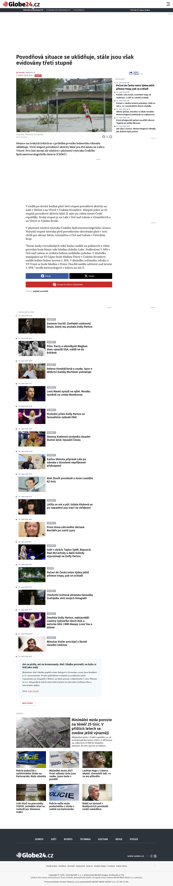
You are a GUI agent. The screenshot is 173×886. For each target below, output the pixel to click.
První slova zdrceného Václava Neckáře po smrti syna (65, 529)
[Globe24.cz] (21, 4)
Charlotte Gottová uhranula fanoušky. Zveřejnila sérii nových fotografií (70, 596)
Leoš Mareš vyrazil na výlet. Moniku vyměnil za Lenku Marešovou (68, 393)
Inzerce (89, 866)
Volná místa (121, 866)
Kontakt (71, 866)
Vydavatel (80, 866)
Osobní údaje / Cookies (104, 866)
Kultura (103, 839)
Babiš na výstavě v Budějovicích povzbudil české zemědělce (95, 806)
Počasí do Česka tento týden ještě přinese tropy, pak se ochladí (135, 87)
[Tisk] (110, 136)
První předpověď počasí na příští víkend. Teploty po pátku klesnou (135, 121)
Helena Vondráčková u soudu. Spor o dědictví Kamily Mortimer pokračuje (69, 370)
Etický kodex (51, 866)
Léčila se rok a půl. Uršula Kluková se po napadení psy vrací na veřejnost (70, 506)
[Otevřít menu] (168, 4)
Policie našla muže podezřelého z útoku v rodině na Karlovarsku (61, 806)
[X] (107, 136)
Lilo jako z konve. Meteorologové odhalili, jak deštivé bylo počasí (136, 130)
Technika (85, 839)
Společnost (79, 10)
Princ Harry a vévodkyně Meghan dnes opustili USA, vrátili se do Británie (67, 349)
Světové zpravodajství (33, 10)
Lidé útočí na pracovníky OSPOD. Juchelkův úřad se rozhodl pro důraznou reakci (30, 807)
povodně (44, 291)
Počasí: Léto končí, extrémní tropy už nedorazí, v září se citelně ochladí (133, 96)
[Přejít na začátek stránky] (154, 866)
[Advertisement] (68, 180)
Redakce (62, 866)
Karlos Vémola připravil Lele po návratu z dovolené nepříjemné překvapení (66, 462)
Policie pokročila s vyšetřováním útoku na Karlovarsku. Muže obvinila (31, 773)
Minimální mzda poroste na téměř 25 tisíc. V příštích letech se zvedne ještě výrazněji (92, 726)
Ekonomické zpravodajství (58, 10)
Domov (19, 713)
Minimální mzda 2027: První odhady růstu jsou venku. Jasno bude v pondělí (62, 775)
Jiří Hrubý (20, 72)
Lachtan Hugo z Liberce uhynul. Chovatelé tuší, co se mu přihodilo (96, 773)
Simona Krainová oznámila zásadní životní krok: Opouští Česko (68, 438)
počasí (36, 291)
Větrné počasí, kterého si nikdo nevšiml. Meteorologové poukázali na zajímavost (135, 113)
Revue (119, 839)
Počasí (134, 839)
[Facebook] (103, 136)
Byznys (68, 839)
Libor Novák (33, 691)
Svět (53, 839)
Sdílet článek (136, 73)
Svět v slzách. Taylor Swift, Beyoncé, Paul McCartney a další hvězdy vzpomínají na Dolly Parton (69, 553)
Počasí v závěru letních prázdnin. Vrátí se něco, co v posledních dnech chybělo (135, 104)
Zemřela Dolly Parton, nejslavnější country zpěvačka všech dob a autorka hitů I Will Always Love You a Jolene (69, 622)
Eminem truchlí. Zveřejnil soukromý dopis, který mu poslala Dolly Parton (69, 325)
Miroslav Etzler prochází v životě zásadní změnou (67, 643)
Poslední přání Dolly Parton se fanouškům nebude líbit (66, 415)
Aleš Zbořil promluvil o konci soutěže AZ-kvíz (70, 480)
